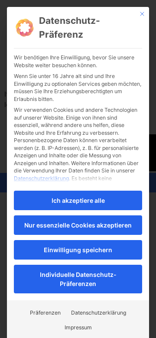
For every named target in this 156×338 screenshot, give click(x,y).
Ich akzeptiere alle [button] (78, 200)
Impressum (78, 327)
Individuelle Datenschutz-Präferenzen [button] (78, 279)
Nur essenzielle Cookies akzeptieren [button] (78, 225)
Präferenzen (45, 312)
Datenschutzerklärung (41, 178)
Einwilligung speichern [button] (78, 250)
